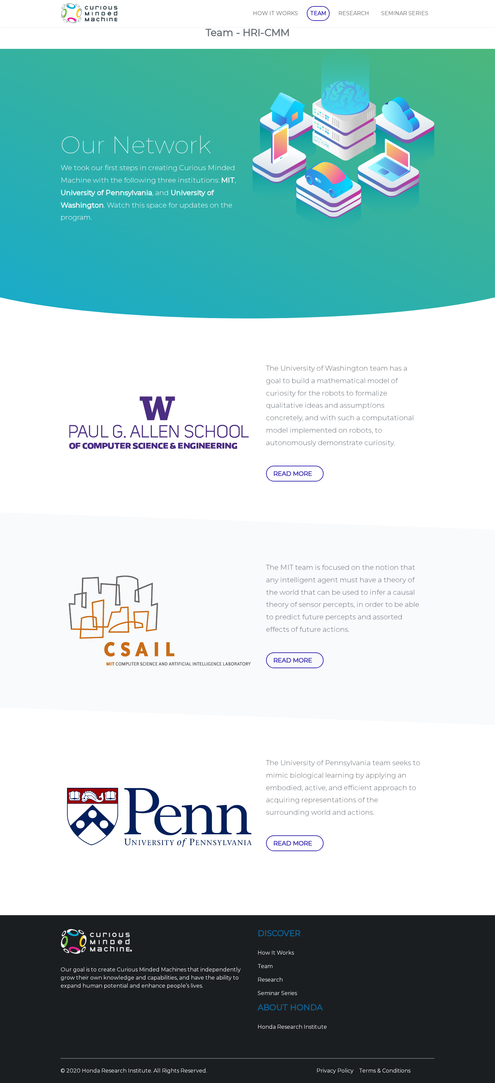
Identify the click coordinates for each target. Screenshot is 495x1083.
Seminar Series (277, 993)
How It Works (276, 953)
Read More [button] (292, 473)
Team (265, 966)
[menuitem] (275, 13)
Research (270, 980)
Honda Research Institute (292, 1027)
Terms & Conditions (384, 1070)
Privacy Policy (335, 1070)
